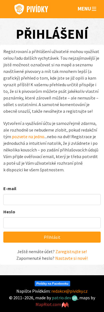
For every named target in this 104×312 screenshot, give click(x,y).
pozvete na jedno (28, 136)
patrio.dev (62, 297)
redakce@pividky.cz (69, 291)
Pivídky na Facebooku (52, 283)
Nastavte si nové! (71, 258)
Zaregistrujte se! (71, 251)
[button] (94, 9)
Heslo (9, 211)
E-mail (9, 188)
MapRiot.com (48, 304)
